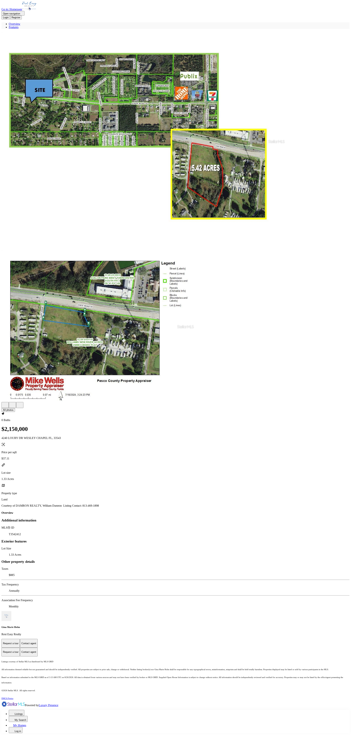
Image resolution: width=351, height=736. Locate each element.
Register (16, 17)
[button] (175, 142)
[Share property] (19, 405)
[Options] (5, 405)
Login (6, 17)
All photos (8, 410)
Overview (14, 23)
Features (13, 27)
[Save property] (12, 405)
